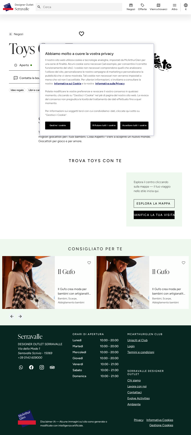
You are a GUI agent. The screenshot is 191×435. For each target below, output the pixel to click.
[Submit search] (39, 7)
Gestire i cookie (58, 125)
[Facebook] (31, 367)
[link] (24, 7)
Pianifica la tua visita (154, 215)
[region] (97, 90)
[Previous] (12, 316)
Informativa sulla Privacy (110, 83)
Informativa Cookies (159, 420)
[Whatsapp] (21, 367)
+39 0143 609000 (30, 357)
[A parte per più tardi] (81, 33)
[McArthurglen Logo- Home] (8, 7)
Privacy (138, 420)
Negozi (18, 34)
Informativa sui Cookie (67, 83)
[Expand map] (66, 202)
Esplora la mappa (153, 203)
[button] (89, 263)
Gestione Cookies (161, 425)
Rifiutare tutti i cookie (104, 125)
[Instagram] (42, 367)
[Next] (20, 316)
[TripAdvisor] (52, 367)
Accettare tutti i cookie (134, 125)
